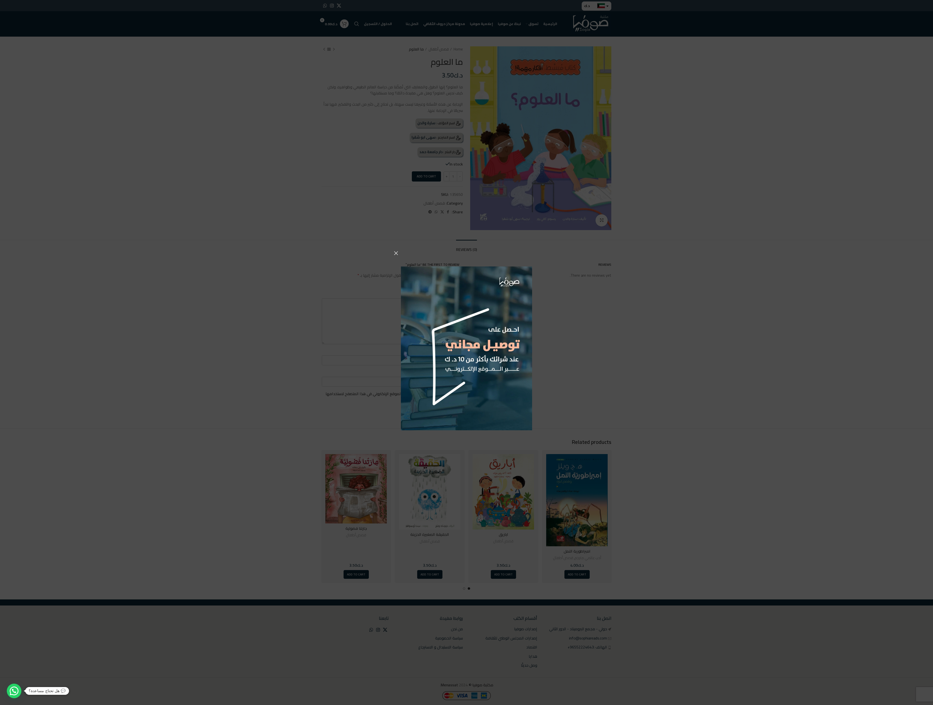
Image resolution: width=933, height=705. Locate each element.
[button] (14, 691)
